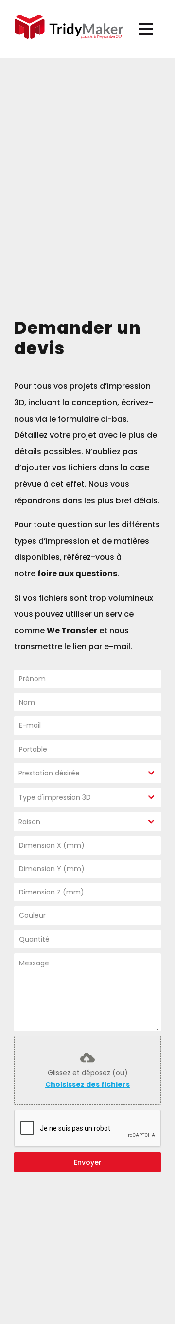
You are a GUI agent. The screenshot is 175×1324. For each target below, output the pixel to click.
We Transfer (72, 630)
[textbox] (78, 773)
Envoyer (88, 1162)
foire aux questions (77, 573)
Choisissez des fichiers (87, 1084)
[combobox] (87, 773)
